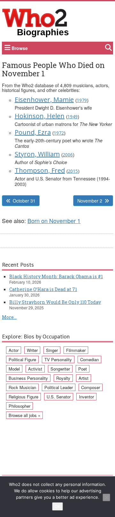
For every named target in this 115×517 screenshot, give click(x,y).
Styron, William (37, 154)
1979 (82, 100)
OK (57, 506)
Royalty (63, 378)
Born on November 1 (53, 220)
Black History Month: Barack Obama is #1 (56, 276)
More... (9, 317)
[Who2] (35, 17)
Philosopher (19, 406)
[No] (106, 497)
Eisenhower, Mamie (44, 99)
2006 (68, 155)
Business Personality (28, 378)
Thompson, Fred (40, 170)
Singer (52, 350)
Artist (83, 378)
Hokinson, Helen (40, 116)
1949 (72, 116)
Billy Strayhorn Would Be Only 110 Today (55, 302)
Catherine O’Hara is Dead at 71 (43, 289)
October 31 (24, 200)
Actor (14, 350)
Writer (32, 350)
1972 (59, 133)
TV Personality (58, 359)
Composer (90, 387)
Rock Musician (22, 387)
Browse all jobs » (24, 415)
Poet (82, 369)
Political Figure (22, 359)
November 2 (89, 200)
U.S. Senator (59, 397)
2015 (73, 171)
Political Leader (58, 387)
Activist (35, 369)
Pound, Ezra (33, 132)
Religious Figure (23, 397)
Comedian (89, 359)
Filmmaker (76, 350)
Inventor (86, 397)
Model (14, 369)
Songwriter (60, 369)
